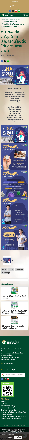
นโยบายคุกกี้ (11, 434)
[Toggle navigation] (27, 15)
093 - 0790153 (9, 365)
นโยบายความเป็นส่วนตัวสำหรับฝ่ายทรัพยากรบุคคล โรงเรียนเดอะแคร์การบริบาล (14, 417)
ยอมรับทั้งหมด (18, 437)
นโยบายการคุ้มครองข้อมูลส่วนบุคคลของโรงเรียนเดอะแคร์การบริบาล (13, 409)
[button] (23, 15)
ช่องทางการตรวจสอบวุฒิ (8, 406)
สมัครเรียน (4, 403)
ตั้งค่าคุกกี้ (10, 437)
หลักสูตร (3, 401)
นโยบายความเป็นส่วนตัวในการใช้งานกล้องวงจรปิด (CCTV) (13, 413)
